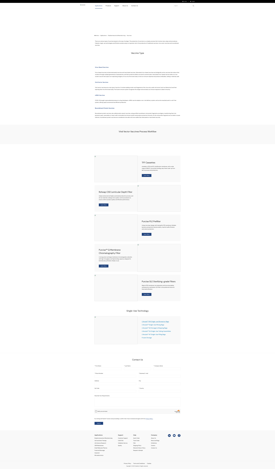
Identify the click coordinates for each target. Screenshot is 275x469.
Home (97, 35)
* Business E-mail (143, 373)
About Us (153, 438)
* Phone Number (99, 373)
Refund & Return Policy (139, 448)
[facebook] (179, 435)
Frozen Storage (147, 338)
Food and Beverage (100, 450)
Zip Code (97, 388)
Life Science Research (100, 443)
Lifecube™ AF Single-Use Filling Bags (154, 334)
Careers (153, 445)
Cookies (149, 463)
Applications (103, 35)
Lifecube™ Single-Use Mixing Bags (153, 325)
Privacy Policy (149, 418)
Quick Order (136, 438)
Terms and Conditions (139, 463)
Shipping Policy (137, 445)
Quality (120, 445)
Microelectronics (99, 455)
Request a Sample (138, 450)
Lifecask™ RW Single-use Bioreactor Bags (155, 321)
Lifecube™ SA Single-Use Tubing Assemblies (156, 331)
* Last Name (127, 366)
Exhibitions (154, 443)
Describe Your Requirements (102, 395)
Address (97, 381)
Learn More (147, 175)
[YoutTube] (174, 435)
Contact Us (154, 448)
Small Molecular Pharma (101, 448)
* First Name (98, 366)
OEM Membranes (99, 445)
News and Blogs (155, 440)
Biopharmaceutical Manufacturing (116, 35)
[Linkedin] (169, 435)
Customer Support (123, 438)
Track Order (136, 440)
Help (134, 435)
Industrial (97, 453)
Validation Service (122, 443)
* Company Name (158, 366)
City (140, 381)
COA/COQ (120, 440)
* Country (141, 388)
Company (154, 435)
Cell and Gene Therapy (100, 440)
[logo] (84, 5)
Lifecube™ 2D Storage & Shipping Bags (154, 328)
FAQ (134, 443)
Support (120, 435)
